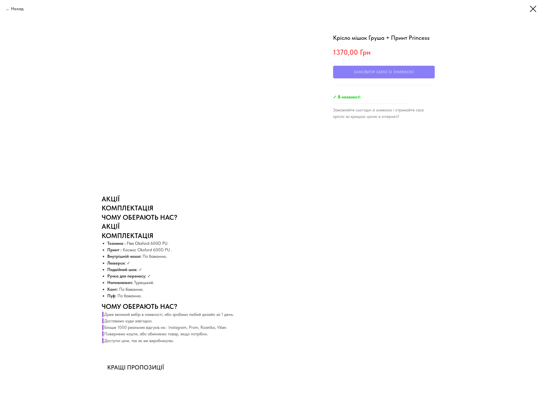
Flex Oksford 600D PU (147, 243)
